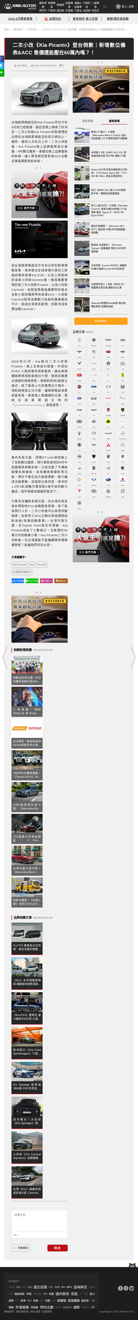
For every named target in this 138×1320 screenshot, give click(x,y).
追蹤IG (48, 580)
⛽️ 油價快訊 (52, 19)
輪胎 (18, 1287)
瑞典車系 (85, 1307)
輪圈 (30, 1287)
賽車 (24, 1287)
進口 (92, 1293)
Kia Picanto (19, 564)
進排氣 (85, 1300)
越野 (11, 1300)
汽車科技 (87, 5)
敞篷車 (12, 1287)
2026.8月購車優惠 (20, 19)
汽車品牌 (78, 12)
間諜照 (60, 4)
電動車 (58, 1307)
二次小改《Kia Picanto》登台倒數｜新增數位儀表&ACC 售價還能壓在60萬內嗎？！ (85, 29)
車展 (28, 1293)
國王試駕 (40, 1287)
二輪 (92, 1300)
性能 (74, 1294)
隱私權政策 (22, 1311)
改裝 (51, 1287)
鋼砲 (11, 1307)
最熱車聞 (114, 121)
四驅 (47, 1300)
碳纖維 (61, 1300)
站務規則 (47, 1311)
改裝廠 (34, 1307)
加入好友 (33, 580)
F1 (81, 1294)
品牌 (54, 1300)
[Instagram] (126, 1288)
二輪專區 (95, 5)
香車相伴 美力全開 (85, 19)
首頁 (6, 29)
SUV (57, 1287)
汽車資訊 (32, 29)
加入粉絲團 (18, 580)
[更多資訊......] (15, 1235)
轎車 (29, 1300)
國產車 (92, 1287)
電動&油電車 (78, 5)
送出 (57, 1248)
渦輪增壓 (37, 1294)
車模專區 (52, 5)
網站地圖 (35, 1311)
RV (63, 1287)
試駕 (11, 1294)
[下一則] (133, 657)
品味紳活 (87, 12)
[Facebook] (120, 1288)
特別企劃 (95, 12)
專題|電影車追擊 (118, 19)
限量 (51, 1293)
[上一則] (5, 657)
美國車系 (67, 1307)
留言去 (62, 581)
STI (45, 1293)
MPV (69, 1287)
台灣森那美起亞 (21, 572)
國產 (86, 1294)
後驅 (42, 1300)
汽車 (17, 1300)
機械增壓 (19, 1293)
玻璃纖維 (74, 1300)
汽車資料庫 (52, 12)
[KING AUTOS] (20, 6)
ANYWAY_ (22, 65)
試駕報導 (69, 5)
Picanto (41, 564)
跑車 (23, 1300)
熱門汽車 (43, 12)
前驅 (35, 1300)
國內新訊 (60, 12)
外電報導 (69, 12)
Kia (32, 564)
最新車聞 (43, 5)
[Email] (131, 1288)
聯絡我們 (9, 1311)
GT (93, 1307)
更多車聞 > (101, 321)
